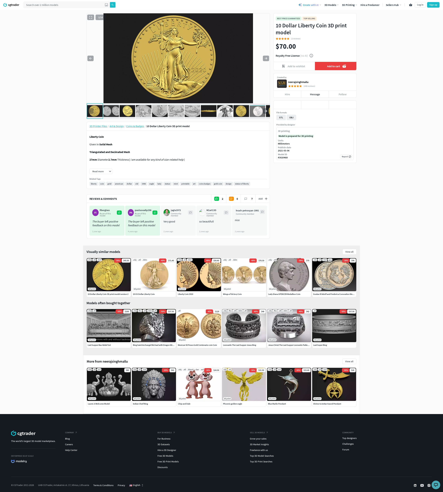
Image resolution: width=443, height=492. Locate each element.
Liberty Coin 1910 (185, 294)
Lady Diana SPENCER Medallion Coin (284, 294)
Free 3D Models (165, 455)
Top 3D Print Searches (261, 461)
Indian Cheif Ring (140, 403)
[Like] (287, 105)
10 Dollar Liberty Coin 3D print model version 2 (108, 294)
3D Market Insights (259, 444)
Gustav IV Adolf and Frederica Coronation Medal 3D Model (338, 294)
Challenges (348, 443)
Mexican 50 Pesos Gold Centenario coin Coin (197, 345)
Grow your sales (258, 438)
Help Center (71, 450)
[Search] (112, 5)
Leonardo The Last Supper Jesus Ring (239, 345)
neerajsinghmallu (298, 82)
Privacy (121, 485)
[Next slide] (266, 58)
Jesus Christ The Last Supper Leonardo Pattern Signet (291, 345)
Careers (69, 444)
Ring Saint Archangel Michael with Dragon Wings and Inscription (161, 345)
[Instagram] (429, 485)
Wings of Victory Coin (232, 294)
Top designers (349, 438)
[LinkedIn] (415, 485)
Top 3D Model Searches (262, 455)
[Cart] (410, 5)
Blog (67, 438)
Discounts (162, 467)
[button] (106, 5)
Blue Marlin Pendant (277, 403)
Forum (345, 449)
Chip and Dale (184, 403)
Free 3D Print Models (168, 461)
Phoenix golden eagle (232, 403)
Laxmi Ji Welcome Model (99, 403)
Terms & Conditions (103, 485)
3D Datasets (163, 444)
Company (69, 432)
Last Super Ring (320, 345)
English (134, 485)
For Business (163, 438)
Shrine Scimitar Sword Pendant (327, 403)
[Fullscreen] (90, 17)
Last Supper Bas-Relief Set (99, 345)
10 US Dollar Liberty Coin (144, 294)
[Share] (342, 105)
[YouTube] (422, 485)
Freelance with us (259, 450)
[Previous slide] (90, 58)
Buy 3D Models (164, 432)
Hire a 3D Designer (166, 450)
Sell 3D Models (257, 432)
